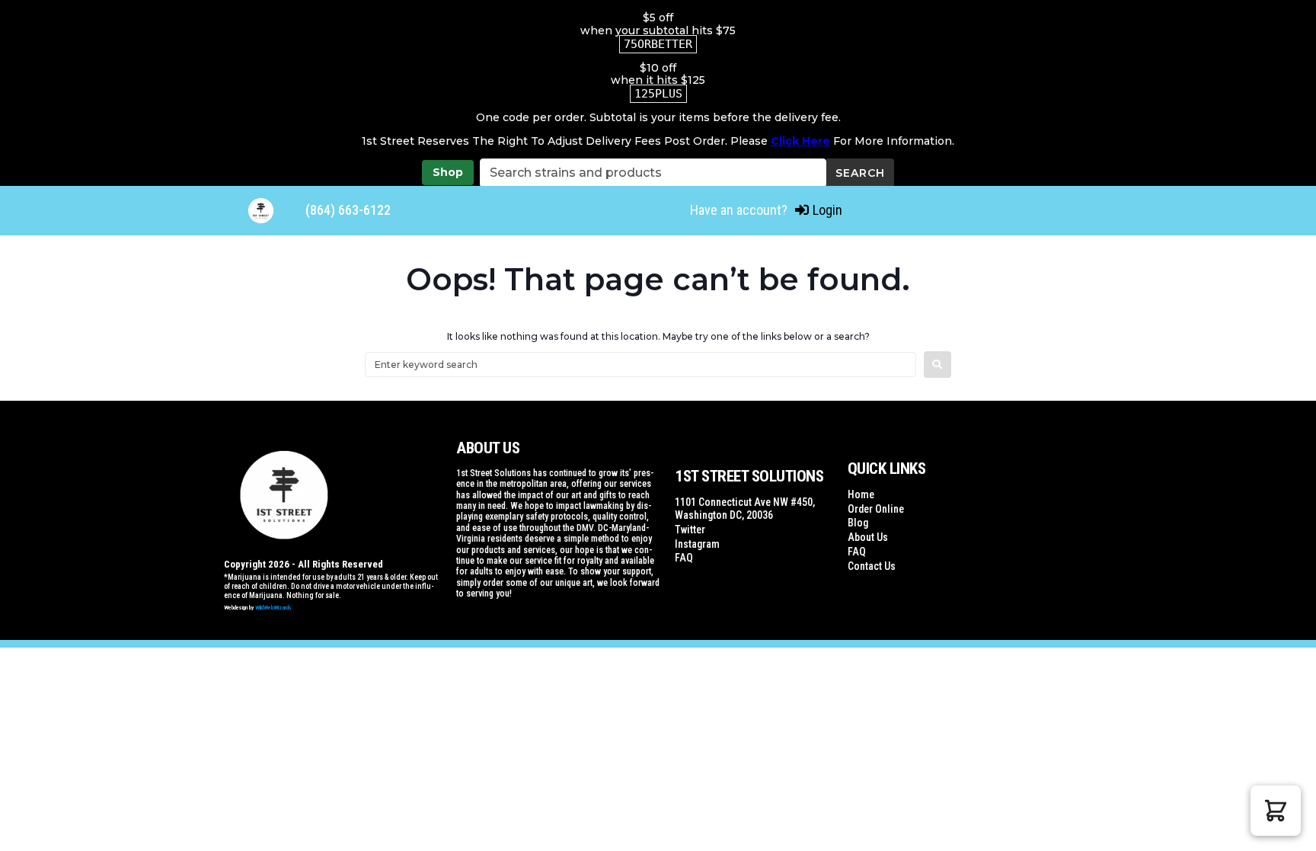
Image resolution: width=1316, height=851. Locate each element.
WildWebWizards (273, 607)
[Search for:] (640, 364)
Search (860, 173)
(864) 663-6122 (348, 210)
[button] (1276, 810)
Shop (448, 172)
